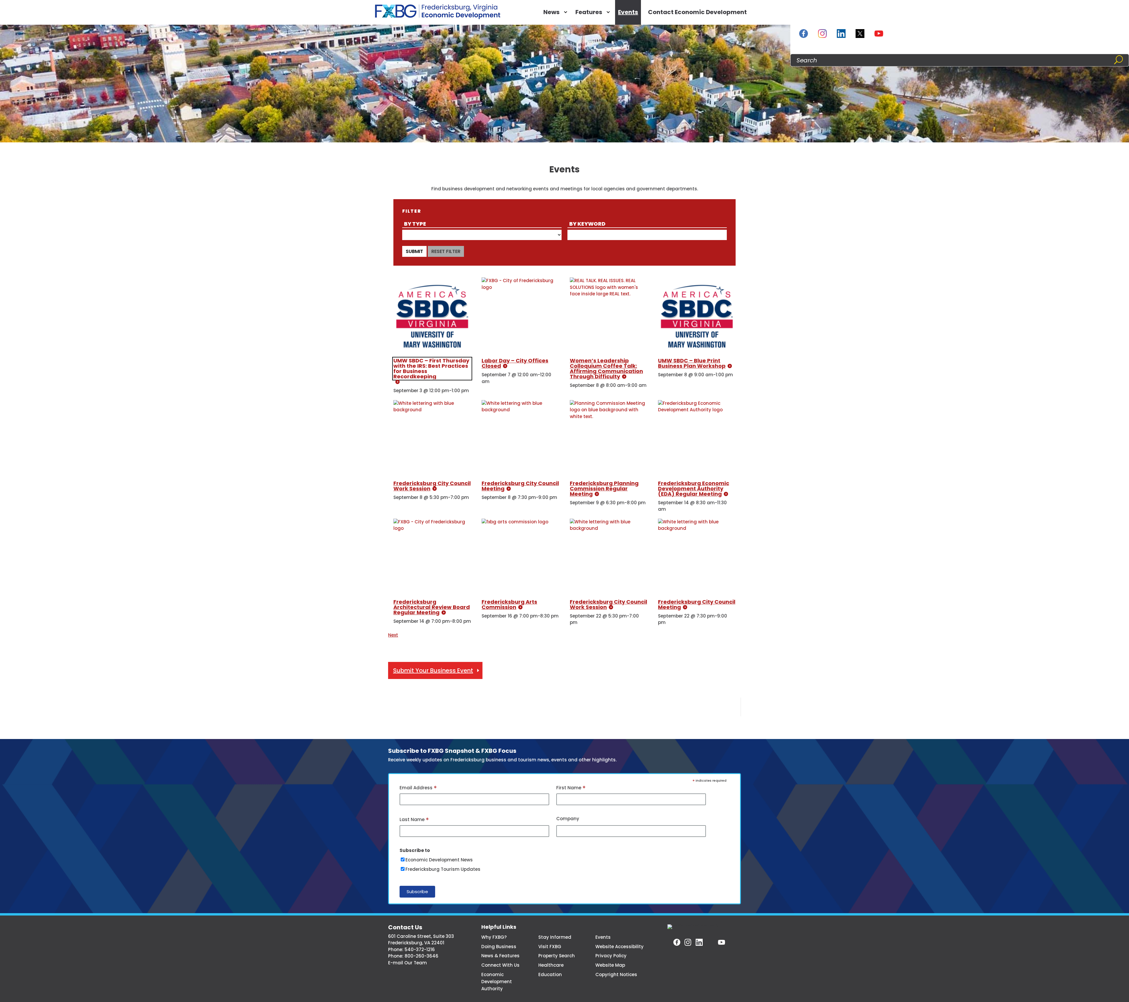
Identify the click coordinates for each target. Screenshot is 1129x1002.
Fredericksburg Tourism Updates (442, 869)
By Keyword (587, 224)
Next (393, 635)
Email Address (418, 788)
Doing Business (498, 946)
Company (567, 818)
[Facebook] (803, 33)
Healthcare (551, 965)
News (551, 12)
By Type (415, 224)
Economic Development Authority (496, 981)
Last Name (414, 819)
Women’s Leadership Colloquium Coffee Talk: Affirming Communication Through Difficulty (606, 368)
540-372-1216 (420, 949)
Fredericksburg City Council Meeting (520, 486)
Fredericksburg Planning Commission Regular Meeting (604, 488)
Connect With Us (500, 965)
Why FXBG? (494, 937)
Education (550, 974)
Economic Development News (439, 860)
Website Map (610, 965)
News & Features (500, 956)
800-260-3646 (421, 956)
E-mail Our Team (407, 963)
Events (628, 12)
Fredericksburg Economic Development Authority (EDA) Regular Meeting (693, 488)
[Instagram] (822, 33)
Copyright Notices (616, 974)
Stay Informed (554, 937)
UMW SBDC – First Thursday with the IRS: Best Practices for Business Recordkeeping (431, 368)
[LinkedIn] (841, 33)
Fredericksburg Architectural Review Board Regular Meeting (431, 607)
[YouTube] (878, 33)
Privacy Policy (611, 956)
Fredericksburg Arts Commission (509, 604)
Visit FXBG (549, 946)
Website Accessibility (619, 946)
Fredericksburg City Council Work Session (432, 486)
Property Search (556, 956)
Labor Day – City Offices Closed (515, 363)
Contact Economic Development (697, 12)
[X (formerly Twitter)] (860, 33)
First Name (571, 788)
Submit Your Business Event (433, 670)
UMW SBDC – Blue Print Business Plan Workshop (692, 363)
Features (588, 12)
